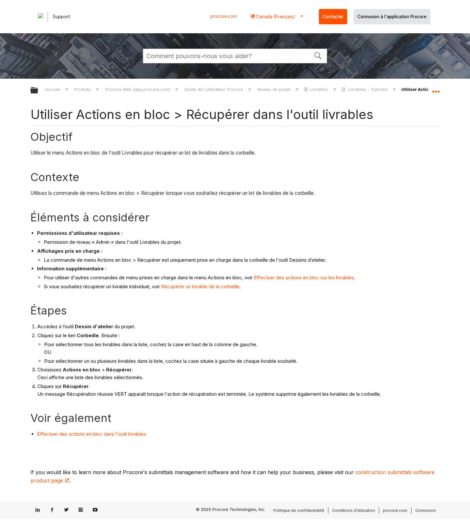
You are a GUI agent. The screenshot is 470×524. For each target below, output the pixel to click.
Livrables (319, 89)
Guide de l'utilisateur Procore (214, 89)
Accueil (53, 89)
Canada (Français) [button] (275, 16)
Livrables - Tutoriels (368, 89)
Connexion (425, 510)
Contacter (333, 16)
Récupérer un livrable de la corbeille (200, 286)
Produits (83, 89)
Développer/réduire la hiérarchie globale (38, 90)
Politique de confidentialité (298, 510)
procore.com (223, 16)
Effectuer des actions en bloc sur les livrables (304, 277)
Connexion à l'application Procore (392, 16)
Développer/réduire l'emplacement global (436, 88)
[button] (318, 55)
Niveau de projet (274, 89)
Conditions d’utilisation (353, 510)
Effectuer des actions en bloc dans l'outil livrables (91, 434)
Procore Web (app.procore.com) (138, 89)
